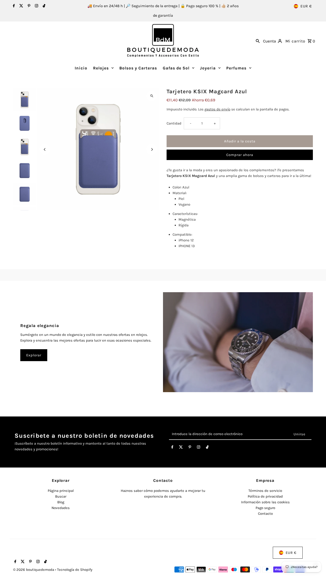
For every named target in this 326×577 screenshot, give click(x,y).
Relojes (101, 68)
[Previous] (44, 149)
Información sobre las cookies (265, 502)
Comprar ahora (239, 155)
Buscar (60, 496)
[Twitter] (20, 6)
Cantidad (174, 123)
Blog (60, 502)
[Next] (151, 149)
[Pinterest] (28, 6)
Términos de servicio (265, 491)
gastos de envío (217, 109)
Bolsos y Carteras (138, 68)
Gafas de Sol (176, 68)
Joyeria (208, 68)
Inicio (81, 68)
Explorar (33, 355)
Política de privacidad (265, 496)
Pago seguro (265, 508)
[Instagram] (36, 6)
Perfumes (236, 68)
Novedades (61, 508)
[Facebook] (13, 6)
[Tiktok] (43, 6)
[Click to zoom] (151, 96)
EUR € (306, 6)
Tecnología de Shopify (74, 569)
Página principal (61, 491)
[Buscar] (258, 40)
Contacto (265, 513)
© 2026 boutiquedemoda (34, 569)
